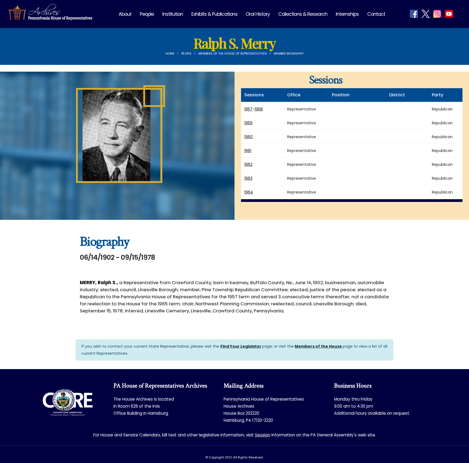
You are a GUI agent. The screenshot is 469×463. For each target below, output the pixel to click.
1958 (259, 109)
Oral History (258, 14)
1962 (248, 164)
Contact (376, 14)
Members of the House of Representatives (232, 53)
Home (170, 53)
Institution (172, 14)
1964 (248, 192)
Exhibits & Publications (214, 14)
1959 (248, 123)
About (125, 14)
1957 (248, 109)
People (147, 14)
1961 (247, 150)
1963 (248, 178)
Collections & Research (302, 14)
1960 (248, 136)
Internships (347, 14)
